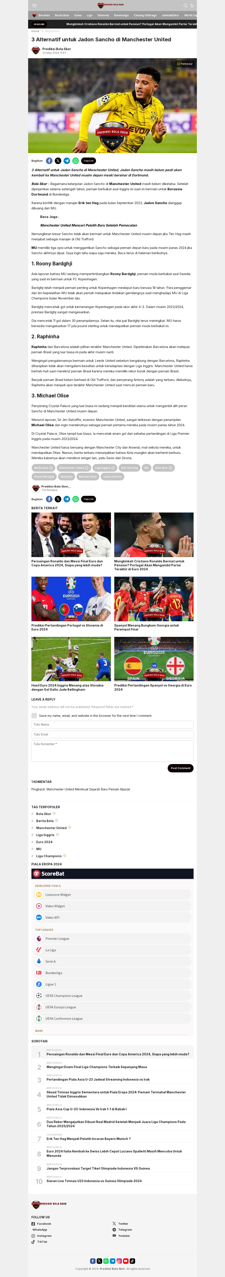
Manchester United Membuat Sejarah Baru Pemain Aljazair (88, 789)
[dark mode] (192, 5)
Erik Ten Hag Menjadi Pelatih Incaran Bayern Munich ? (89, 1139)
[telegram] (67, 161)
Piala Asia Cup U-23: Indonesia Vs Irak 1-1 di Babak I (87, 1109)
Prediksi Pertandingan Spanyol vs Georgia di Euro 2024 (153, 687)
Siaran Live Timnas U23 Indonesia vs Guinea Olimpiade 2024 (94, 1181)
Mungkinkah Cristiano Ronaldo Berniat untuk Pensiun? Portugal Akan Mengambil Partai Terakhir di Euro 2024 (111, 24)
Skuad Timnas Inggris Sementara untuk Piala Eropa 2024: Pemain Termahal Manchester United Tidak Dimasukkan (116, 1094)
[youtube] (126, 1261)
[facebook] (49, 161)
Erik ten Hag (88, 203)
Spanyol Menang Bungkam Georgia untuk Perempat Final (146, 627)
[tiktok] (132, 1261)
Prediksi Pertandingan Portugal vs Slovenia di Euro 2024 (67, 627)
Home (35, 31)
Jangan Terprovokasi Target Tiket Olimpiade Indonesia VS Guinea (98, 1168)
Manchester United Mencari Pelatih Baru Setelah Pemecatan (88, 225)
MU (34, 248)
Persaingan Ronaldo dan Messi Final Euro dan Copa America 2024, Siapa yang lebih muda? (67, 563)
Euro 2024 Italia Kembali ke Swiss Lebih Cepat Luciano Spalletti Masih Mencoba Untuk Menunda (114, 1153)
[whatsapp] (75, 161)
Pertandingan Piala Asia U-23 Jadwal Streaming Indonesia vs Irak (98, 1079)
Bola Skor (39, 184)
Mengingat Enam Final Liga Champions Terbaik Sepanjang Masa (97, 1067)
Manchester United (125, 184)
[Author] (35, 50)
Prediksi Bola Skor (56, 49)
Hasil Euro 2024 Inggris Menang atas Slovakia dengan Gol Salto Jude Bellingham (67, 687)
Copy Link (88, 160)
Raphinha (39, 347)
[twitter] (58, 161)
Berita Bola (52, 31)
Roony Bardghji (123, 274)
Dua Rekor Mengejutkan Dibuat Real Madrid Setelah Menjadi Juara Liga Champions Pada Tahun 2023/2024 (116, 1124)
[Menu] (34, 5)
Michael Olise (42, 425)
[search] (185, 5)
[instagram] (119, 1261)
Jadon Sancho (155, 203)
